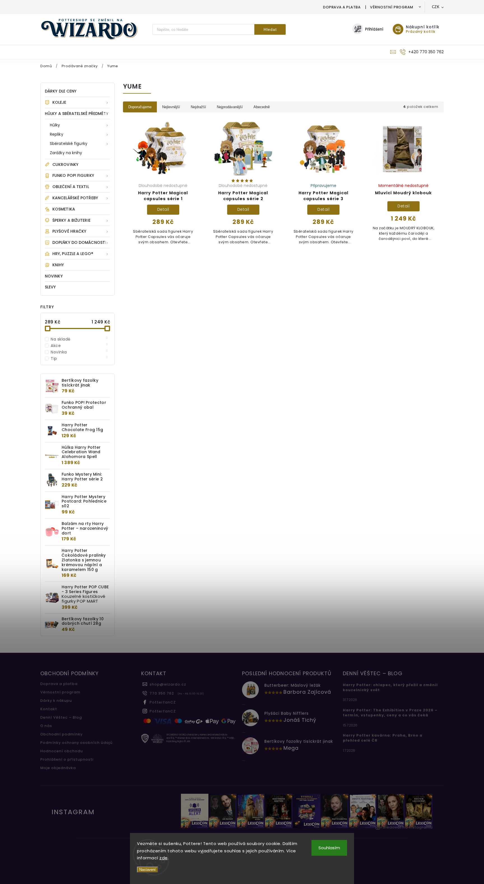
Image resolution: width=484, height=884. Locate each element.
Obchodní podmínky (61, 734)
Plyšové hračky (69, 231)
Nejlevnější (171, 107)
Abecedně (261, 107)
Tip (79, 358)
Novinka (79, 352)
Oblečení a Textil (70, 186)
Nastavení (147, 869)
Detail (163, 209)
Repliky (56, 134)
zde (163, 858)
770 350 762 (162, 693)
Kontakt (48, 709)
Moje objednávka (58, 767)
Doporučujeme (140, 107)
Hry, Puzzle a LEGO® (72, 253)
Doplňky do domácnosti (79, 242)
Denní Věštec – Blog (61, 717)
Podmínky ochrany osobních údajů (76, 742)
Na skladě (79, 339)
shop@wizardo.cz (168, 684)
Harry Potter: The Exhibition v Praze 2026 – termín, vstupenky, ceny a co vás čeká (390, 713)
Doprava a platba (341, 7)
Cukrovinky (65, 164)
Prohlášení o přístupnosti (67, 759)
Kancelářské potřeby (75, 198)
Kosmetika (63, 209)
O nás (46, 725)
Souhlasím (329, 848)
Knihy (58, 265)
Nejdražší (198, 107)
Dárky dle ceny (60, 91)
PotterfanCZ (163, 702)
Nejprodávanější (230, 107)
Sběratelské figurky (68, 143)
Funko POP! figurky (73, 175)
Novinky (54, 276)
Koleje (59, 102)
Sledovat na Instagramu (408, 827)
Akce (79, 345)
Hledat (270, 29)
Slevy (50, 287)
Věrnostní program (391, 7)
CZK (436, 7)
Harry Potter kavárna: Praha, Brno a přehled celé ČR (382, 738)
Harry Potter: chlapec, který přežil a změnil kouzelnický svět (390, 687)
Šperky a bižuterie (71, 220)
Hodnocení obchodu (61, 751)
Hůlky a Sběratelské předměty (76, 113)
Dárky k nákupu (56, 700)
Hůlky (55, 125)
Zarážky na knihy (66, 153)
